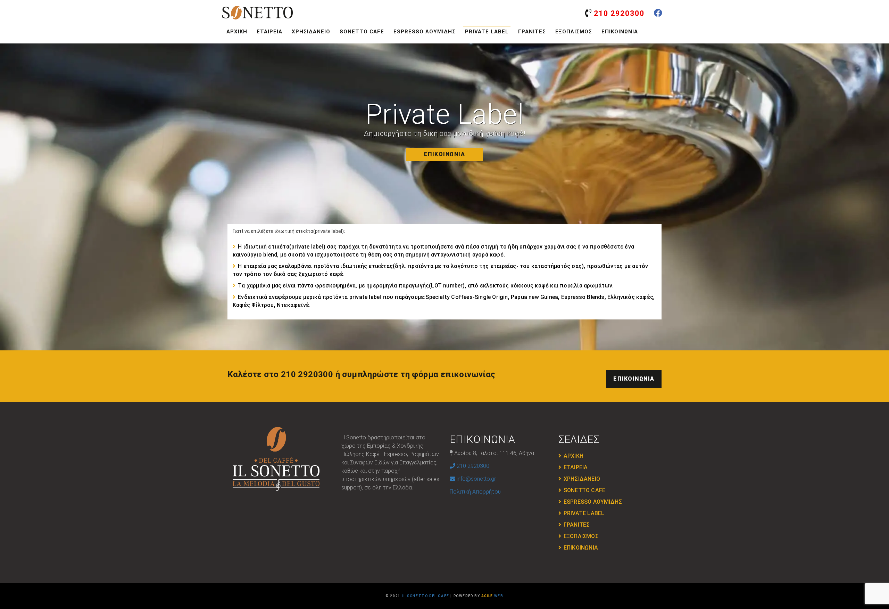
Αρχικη (236, 32)
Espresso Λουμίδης (424, 32)
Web (492, 596)
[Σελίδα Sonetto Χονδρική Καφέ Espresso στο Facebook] (658, 13)
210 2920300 (618, 13)
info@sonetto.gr (475, 479)
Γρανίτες (532, 32)
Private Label (487, 32)
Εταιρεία (269, 32)
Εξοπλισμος (573, 32)
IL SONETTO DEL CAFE (425, 596)
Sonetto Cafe (362, 32)
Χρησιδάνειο (311, 32)
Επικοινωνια (619, 32)
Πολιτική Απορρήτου (475, 491)
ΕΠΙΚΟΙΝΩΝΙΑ (444, 154)
